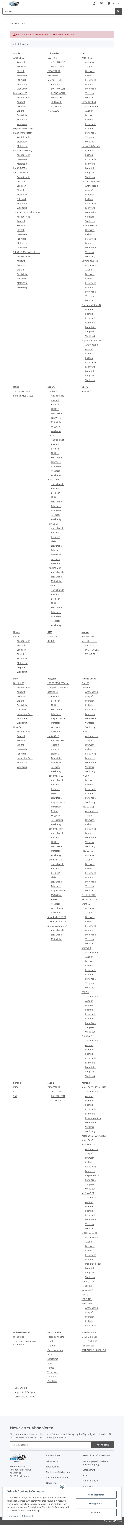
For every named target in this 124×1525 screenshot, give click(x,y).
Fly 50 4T (86, 775)
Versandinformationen (57, 1477)
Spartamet (52, 1358)
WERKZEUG (53, 110)
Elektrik (20, 71)
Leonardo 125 (20, 93)
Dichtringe (18, 1336)
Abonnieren (103, 1444)
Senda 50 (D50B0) (22, 391)
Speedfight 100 (55, 828)
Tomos (50, 1367)
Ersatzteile (22, 75)
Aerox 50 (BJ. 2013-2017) (94, 1135)
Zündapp (52, 1380)
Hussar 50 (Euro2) (91, 181)
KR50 (15, 1087)
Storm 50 (86, 947)
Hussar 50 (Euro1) (91, 146)
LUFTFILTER (56, 97)
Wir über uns (53, 1461)
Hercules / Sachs (55, 1336)
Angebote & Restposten (26, 1392)
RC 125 (50, 640)
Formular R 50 (89, 101)
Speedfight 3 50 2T (56, 917)
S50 (15, 1091)
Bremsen (21, 66)
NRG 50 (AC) (88, 806)
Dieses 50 (86, 687)
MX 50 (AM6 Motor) (23, 132)
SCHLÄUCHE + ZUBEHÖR (94, 1350)
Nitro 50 (17, 727)
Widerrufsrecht (90, 1480)
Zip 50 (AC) (87, 1036)
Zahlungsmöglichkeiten (58, 1472)
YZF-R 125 (86, 1299)
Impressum (12, 1516)
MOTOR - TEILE (55, 79)
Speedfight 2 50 (55, 859)
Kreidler (51, 1345)
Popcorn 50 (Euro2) (91, 340)
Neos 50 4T (87, 1290)
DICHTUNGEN (58, 88)
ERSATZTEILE (57, 66)
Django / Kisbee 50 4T (58, 687)
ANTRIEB (55, 84)
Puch (49, 1354)
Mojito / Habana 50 (23, 128)
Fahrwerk (21, 79)
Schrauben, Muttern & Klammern (24, 1343)
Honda (50, 1341)
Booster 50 (18, 683)
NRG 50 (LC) (87, 850)
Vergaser (89, 93)
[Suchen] (118, 11)
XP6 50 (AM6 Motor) (57, 925)
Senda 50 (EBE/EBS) (23, 395)
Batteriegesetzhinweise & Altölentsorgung (95, 1463)
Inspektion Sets (24, 713)
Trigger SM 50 (54, 567)
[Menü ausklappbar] (3, 2)
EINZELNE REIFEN (90, 1336)
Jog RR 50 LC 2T (89, 1232)
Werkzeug (22, 88)
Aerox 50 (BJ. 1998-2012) (94, 1087)
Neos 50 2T (87, 1285)
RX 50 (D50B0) (20, 168)
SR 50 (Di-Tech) (20, 172)
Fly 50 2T (86, 731)
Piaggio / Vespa (55, 1350)
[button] (94, 3)
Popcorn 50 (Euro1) (91, 305)
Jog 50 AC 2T (88, 1193)
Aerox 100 (87, 1303)
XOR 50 (51, 585)
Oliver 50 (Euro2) (90, 260)
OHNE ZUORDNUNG (25, 1396)
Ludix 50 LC (53, 736)
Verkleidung (57, 819)
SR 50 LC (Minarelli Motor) (26, 252)
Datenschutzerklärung (63, 1434)
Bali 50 (16, 636)
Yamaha (51, 1376)
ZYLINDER (56, 106)
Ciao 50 (85, 683)
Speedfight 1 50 (55, 775)
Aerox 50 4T (87, 1140)
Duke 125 (52, 636)
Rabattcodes (52, 1466)
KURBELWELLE (58, 93)
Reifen (54, 811)
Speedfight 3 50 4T (56, 921)
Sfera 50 (86, 903)
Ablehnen (96, 1512)
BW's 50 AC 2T (89, 1144)
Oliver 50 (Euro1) (90, 225)
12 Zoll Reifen (92, 1341)
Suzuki (50, 1363)
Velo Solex (52, 1372)
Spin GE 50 (52, 523)
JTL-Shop (118, 1521)
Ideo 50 (51, 435)
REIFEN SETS (88, 1345)
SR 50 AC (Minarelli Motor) (26, 212)
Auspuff (21, 62)
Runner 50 (87, 391)
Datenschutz (27, 1516)
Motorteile (22, 84)
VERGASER (56, 101)
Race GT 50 (53, 479)
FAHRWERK (53, 75)
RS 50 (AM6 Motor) (22, 150)
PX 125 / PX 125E (90, 899)
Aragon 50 (87, 57)
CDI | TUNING (58, 62)
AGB (85, 1475)
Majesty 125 (88, 1281)
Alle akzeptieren (96, 1494)
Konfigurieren (96, 1503)
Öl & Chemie (21, 1387)
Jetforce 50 (52, 691)
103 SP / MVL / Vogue (58, 683)
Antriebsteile (23, 97)
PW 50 (85, 1294)
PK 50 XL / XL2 (89, 894)
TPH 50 (85, 992)
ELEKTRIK (52, 57)
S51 (15, 1096)
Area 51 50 (18, 57)
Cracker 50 (52, 391)
